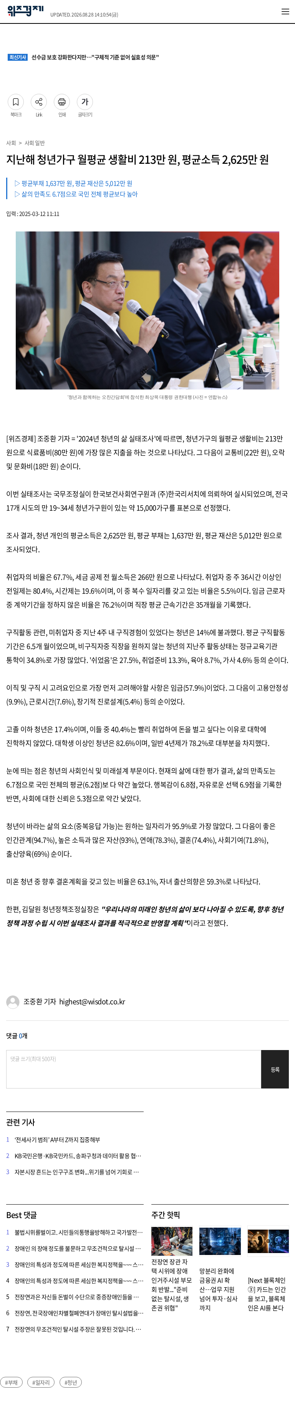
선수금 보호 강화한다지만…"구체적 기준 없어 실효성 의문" (84, 57)
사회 (11, 142)
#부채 (11, 1382)
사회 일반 (35, 142)
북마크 (15, 99)
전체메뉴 (285, 11)
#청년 (71, 1382)
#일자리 (41, 1382)
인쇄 (61, 99)
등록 (275, 1069)
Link (38, 99)
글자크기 (84, 99)
